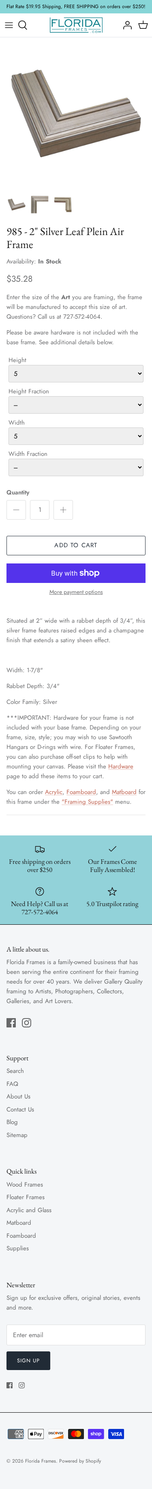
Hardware (120, 766)
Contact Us (20, 1109)
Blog (12, 1122)
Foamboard (81, 792)
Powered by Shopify (80, 1461)
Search (15, 1070)
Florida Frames (40, 1461)
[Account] (125, 25)
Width (17, 422)
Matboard (124, 792)
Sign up (28, 1360)
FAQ (12, 1083)
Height (17, 360)
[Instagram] (26, 1022)
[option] (76, 113)
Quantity (17, 492)
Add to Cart (75, 545)
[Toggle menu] (9, 25)
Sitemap (17, 1135)
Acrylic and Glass (28, 1210)
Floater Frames (25, 1197)
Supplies (17, 1248)
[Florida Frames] (76, 25)
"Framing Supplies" (87, 801)
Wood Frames (24, 1184)
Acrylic (53, 792)
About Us (18, 1096)
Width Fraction (28, 453)
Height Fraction (29, 391)
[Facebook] (11, 1022)
